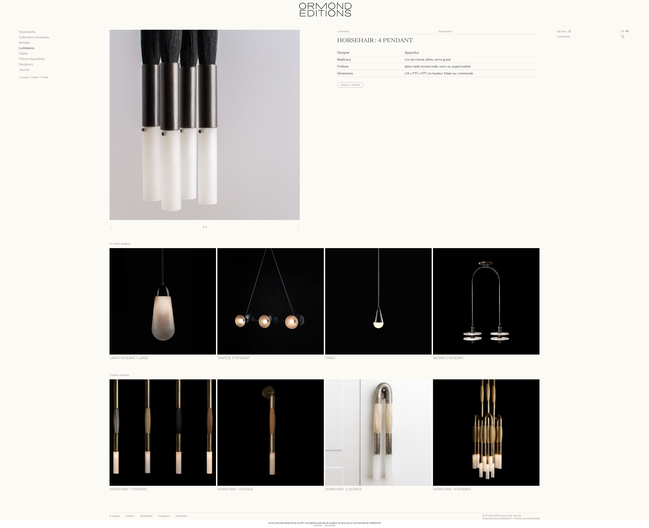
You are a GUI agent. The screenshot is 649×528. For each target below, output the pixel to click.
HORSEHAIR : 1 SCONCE (235, 489)
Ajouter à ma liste (350, 84)
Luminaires (26, 48)
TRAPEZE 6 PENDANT (233, 358)
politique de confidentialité (369, 523)
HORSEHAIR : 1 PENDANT (128, 489)
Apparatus (412, 53)
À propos (24, 77)
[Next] (285, 227)
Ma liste (564, 31)
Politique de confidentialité (527, 518)
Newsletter (146, 516)
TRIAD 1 (330, 358)
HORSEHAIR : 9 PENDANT (452, 489)
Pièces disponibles (32, 59)
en (622, 31)
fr (627, 31)
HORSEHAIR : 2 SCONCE (343, 489)
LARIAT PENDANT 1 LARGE (129, 358)
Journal (24, 70)
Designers (26, 64)
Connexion (563, 36)
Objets (23, 53)
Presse (44, 77)
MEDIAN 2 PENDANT (448, 358)
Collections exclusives (34, 37)
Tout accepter (330, 525)
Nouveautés (27, 32)
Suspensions (445, 31)
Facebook (181, 516)
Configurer (317, 525)
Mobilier (24, 43)
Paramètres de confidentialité (497, 518)
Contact (34, 77)
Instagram (164, 516)
